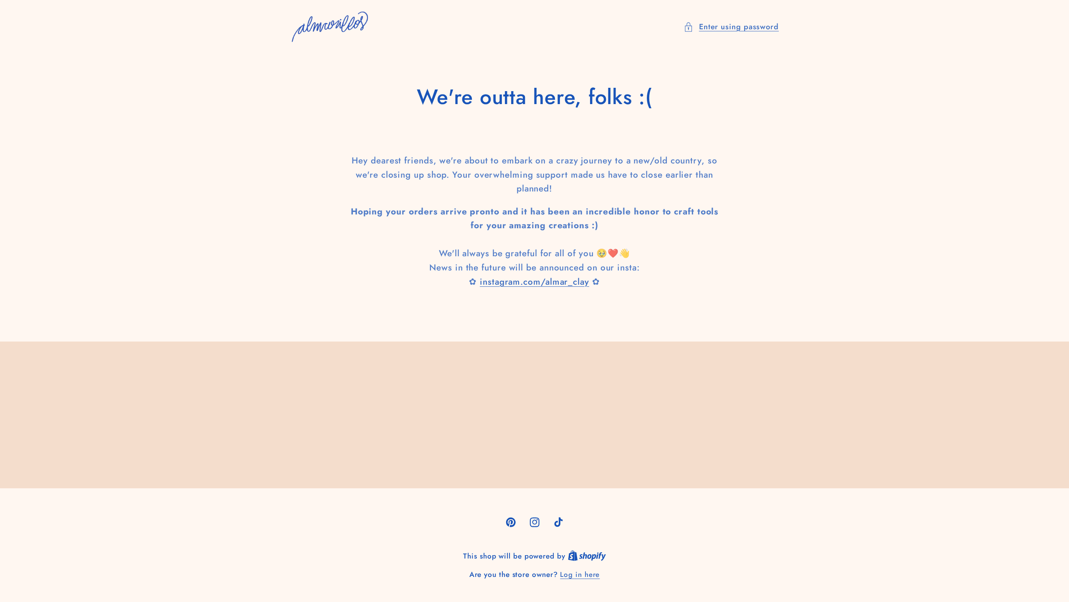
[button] (731, 27)
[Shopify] (587, 556)
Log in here (580, 574)
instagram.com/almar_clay (534, 281)
